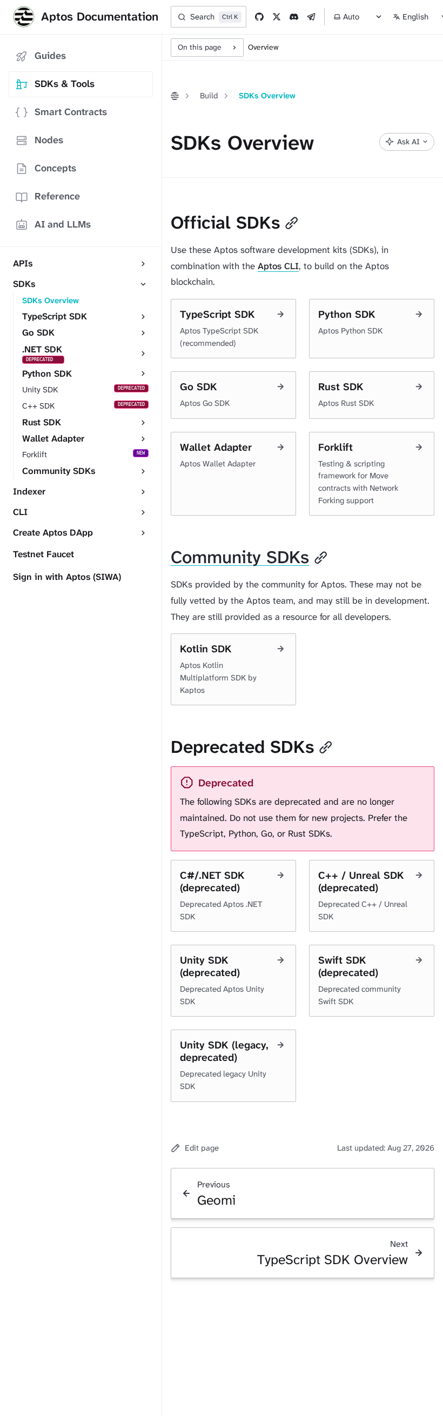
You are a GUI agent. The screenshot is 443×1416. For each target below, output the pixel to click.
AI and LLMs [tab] (63, 224)
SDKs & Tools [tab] (65, 83)
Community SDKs (240, 557)
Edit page (202, 1148)
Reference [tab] (57, 196)
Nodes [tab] (49, 139)
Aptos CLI (278, 266)
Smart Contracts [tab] (71, 111)
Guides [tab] (50, 55)
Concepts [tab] (55, 168)
